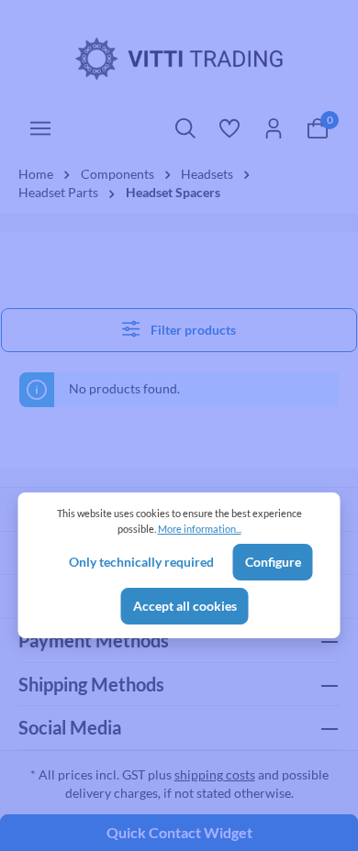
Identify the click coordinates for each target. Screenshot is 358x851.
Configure (273, 562)
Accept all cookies (185, 606)
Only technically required (141, 562)
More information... (199, 529)
